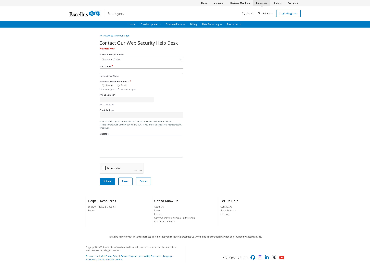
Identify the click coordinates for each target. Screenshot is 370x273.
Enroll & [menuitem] (149, 24)
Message (104, 133)
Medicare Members (240, 3)
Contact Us (226, 206)
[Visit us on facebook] (252, 258)
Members (218, 3)
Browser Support (129, 256)
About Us (159, 206)
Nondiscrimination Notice (110, 259)
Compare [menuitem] (174, 24)
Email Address (107, 110)
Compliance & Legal (164, 221)
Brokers (277, 3)
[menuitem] (234, 24)
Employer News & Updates (102, 206)
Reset (125, 181)
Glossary (225, 214)
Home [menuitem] (132, 24)
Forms (91, 210)
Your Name (105, 66)
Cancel (143, 181)
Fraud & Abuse (228, 210)
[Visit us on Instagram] (260, 258)
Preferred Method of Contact (115, 81)
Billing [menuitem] (193, 24)
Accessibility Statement (150, 256)
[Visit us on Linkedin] (267, 258)
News (157, 210)
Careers (158, 214)
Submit (107, 181)
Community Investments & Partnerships (174, 217)
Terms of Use (92, 256)
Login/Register (288, 13)
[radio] (103, 86)
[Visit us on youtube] (281, 258)
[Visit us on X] (274, 258)
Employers (261, 3)
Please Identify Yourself (112, 54)
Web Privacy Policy (109, 256)
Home (204, 3)
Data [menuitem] (210, 24)
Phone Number (107, 94)
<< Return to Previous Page (115, 35)
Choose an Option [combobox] (111, 59)
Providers (293, 3)
